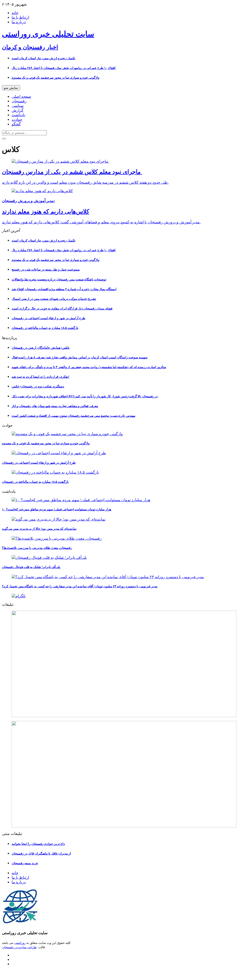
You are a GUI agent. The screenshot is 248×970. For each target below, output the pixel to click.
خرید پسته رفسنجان (25, 863)
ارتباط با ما (20, 17)
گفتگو (16, 124)
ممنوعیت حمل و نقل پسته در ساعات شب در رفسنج (46, 269)
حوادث (17, 119)
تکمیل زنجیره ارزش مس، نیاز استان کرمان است (43, 58)
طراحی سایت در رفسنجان (19, 947)
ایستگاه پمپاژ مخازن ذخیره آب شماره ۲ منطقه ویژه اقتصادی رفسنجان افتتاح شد (64, 289)
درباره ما (19, 22)
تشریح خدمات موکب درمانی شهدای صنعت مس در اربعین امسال (54, 299)
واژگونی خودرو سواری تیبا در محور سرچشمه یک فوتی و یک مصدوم (55, 77)
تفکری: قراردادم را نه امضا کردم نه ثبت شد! (40, 377)
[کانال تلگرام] (124, 596)
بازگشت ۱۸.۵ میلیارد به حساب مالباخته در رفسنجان (45, 328)
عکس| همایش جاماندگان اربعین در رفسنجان (41, 347)
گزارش (17, 110)
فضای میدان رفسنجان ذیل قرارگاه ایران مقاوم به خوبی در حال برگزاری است (62, 308)
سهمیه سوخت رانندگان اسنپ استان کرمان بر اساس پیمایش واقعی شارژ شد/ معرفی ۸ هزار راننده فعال (79, 357)
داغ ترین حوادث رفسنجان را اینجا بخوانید (38, 844)
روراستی (20, 943)
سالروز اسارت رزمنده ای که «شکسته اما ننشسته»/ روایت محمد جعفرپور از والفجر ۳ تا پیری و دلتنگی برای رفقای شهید (89, 367)
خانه (15, 13)
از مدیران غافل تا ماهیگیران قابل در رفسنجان (41, 853)
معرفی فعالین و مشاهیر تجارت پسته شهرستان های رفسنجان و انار (55, 406)
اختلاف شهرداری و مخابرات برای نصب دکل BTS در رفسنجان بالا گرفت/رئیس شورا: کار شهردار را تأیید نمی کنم (85, 396)
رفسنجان (19, 101)
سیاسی (17, 106)
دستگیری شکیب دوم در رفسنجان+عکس (38, 386)
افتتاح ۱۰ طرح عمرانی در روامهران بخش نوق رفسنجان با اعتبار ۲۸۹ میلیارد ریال (64, 68)
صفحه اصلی (21, 96)
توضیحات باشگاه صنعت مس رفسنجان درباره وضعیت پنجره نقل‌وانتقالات (59, 279)
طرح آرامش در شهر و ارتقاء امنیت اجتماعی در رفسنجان (48, 318)
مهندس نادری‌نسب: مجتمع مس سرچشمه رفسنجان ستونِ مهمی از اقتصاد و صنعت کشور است (73, 415)
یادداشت (18, 115)
